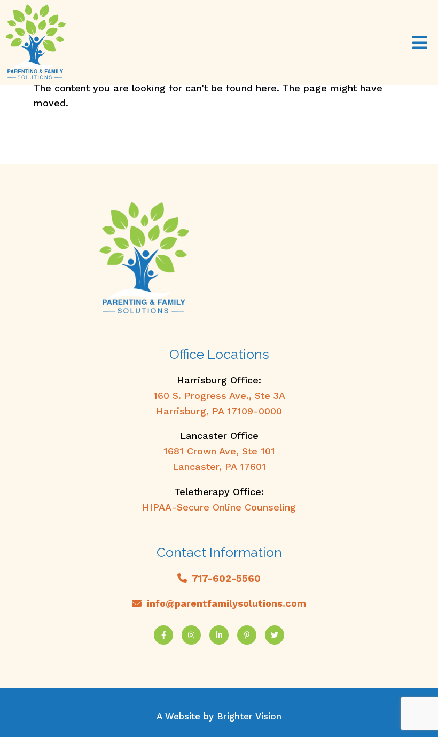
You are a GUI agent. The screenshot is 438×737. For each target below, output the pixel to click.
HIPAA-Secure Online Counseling (219, 507)
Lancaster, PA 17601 (219, 466)
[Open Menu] (419, 42)
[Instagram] (191, 635)
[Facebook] (163, 635)
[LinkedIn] (219, 635)
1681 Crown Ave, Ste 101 (219, 451)
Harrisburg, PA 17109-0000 (219, 411)
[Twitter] (274, 635)
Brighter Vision (249, 716)
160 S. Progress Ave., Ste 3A (219, 395)
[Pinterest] (246, 635)
